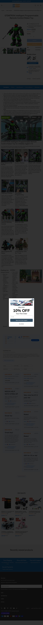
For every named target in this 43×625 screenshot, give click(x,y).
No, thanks (21, 324)
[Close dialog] (33, 300)
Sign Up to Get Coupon (21, 320)
